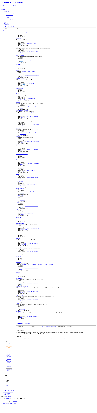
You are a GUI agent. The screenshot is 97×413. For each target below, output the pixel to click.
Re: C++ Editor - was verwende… (32, 308)
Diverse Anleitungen (48, 264)
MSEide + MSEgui (20, 217)
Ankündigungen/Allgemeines (22, 32)
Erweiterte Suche (8, 384)
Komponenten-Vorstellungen (29, 112)
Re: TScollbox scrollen (29, 83)
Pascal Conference (8, 365)
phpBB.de (15, 401)
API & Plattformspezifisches (22, 154)
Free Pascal (9, 356)
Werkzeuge (40, 264)
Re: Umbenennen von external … (32, 283)
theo (21, 108)
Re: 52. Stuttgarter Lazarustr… (31, 60)
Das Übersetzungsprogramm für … (32, 243)
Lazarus (8, 357)
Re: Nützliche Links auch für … (31, 268)
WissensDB (18, 256)
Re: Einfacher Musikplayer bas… (32, 228)
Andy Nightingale (24, 99)
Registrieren (27, 323)
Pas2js (17, 209)
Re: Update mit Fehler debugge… (32, 75)
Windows (24, 71)
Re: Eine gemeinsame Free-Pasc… (32, 51)
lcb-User (22, 171)
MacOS (17, 174)
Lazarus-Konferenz (8, 363)
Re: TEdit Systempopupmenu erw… (32, 163)
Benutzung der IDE (20, 78)
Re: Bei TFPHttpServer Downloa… (32, 141)
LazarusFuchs (23, 244)
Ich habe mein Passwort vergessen (49, 326)
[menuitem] (11, 13)
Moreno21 (22, 134)
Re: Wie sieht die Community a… (32, 291)
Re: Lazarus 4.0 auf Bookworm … (32, 191)
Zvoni (21, 52)
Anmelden (20, 323)
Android (17, 202)
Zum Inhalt (3, 9)
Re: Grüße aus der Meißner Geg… (32, 316)
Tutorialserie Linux (26, 264)
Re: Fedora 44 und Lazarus (30, 170)
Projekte (17, 232)
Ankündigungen (19, 38)
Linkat (21, 61)
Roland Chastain (23, 229)
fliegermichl (22, 84)
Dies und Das (18, 303)
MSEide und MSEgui (20, 223)
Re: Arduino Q (28, 198)
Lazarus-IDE (18, 64)
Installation (18, 70)
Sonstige (33, 71)
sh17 (21, 252)
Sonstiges (18, 144)
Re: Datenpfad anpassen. (30, 98)
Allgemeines (18, 46)
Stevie (21, 178)
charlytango (22, 117)
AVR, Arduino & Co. (20, 195)
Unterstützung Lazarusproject (22, 286)
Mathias (21, 214)
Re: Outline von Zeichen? (30, 106)
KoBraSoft (22, 292)
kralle (21, 44)
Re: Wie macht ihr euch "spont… (32, 299)
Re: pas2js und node (29, 213)
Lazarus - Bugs (19, 278)
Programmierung (19, 88)
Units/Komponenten (20, 246)
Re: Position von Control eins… (31, 206)
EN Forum (9, 361)
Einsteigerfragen (19, 93)
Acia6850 (22, 200)
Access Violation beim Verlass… (31, 184)
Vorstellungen (18, 311)
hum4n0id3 (22, 309)
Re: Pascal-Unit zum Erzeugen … (32, 251)
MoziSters (64, 338)
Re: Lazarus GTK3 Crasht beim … (32, 149)
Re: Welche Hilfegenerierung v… (32, 116)
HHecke (22, 76)
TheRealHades (23, 185)
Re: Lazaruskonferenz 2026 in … (32, 43)
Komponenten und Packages (22, 110)
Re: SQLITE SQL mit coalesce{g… (32, 124)
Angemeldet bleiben (61, 326)
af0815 (21, 193)
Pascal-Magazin (8, 355)
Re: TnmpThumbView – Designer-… (33, 132)
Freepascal (18, 102)
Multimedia (18, 128)
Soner (21, 142)
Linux (29, 71)
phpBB (7, 398)
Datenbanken (18, 119)
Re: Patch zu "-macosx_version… (32, 177)
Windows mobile (19, 181)
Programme (18, 238)
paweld (21, 125)
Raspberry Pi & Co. (20, 188)
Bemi (21, 269)
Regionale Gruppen (20, 55)
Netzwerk (18, 136)
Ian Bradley (8, 396)
